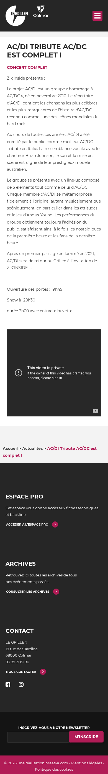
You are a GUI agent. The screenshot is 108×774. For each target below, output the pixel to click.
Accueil (10, 448)
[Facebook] (8, 684)
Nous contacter (21, 672)
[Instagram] (21, 684)
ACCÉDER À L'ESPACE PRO (27, 524)
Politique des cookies (54, 769)
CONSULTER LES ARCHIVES (27, 592)
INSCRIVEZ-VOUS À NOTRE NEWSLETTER (54, 728)
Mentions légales (86, 763)
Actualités (32, 448)
